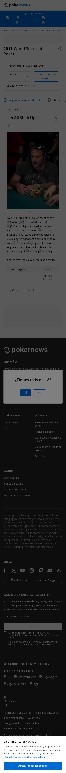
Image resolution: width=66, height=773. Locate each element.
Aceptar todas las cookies (33, 765)
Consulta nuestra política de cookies (24, 756)
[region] (33, 754)
